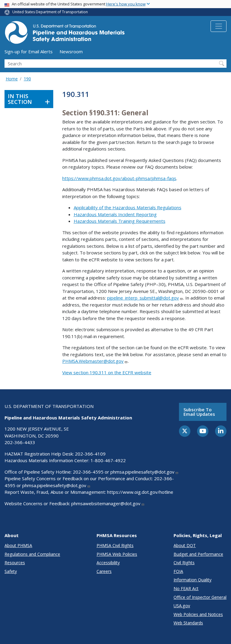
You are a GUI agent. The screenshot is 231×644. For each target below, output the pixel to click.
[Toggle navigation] (218, 26)
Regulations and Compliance (32, 554)
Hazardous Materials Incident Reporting (115, 214)
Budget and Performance (198, 554)
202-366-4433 (20, 442)
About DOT (185, 545)
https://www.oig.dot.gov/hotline (140, 492)
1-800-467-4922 (108, 460)
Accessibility (108, 562)
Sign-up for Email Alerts (29, 51)
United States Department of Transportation (50, 11)
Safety (11, 571)
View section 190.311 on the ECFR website (106, 372)
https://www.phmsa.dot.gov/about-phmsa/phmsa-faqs (119, 178)
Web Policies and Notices (198, 614)
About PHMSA (18, 545)
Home (12, 79)
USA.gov (182, 605)
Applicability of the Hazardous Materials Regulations (127, 207)
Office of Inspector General (200, 597)
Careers (104, 571)
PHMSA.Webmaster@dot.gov (93, 361)
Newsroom (71, 51)
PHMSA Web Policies (117, 554)
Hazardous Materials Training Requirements (119, 221)
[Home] (65, 34)
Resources (15, 562)
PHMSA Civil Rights (115, 545)
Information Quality (192, 580)
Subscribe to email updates (199, 411)
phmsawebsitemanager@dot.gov (105, 503)
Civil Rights (184, 562)
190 (27, 79)
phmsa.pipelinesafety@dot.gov (142, 472)
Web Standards (188, 623)
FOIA (178, 571)
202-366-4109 (90, 454)
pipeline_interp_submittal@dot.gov (143, 298)
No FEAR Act (186, 588)
